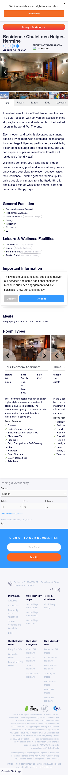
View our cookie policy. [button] (31, 289)
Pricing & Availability (34, 27)
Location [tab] (61, 102)
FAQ (31, 585)
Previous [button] (5, 72)
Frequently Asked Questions (13, 613)
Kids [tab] (47, 102)
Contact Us (13, 605)
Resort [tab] (20, 102)
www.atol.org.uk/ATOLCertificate (45, 747)
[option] (34, 72)
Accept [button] (41, 298)
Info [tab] (7, 103)
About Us (12, 600)
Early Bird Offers (16, 649)
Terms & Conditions (42, 766)
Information (14, 595)
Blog (10, 632)
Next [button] (63, 72)
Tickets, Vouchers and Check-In (14, 624)
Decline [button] (11, 298)
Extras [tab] (34, 102)
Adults (4, 501)
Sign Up (34, 557)
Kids (25, 501)
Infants (49, 501)
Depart (4, 488)
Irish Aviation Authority (44, 755)
